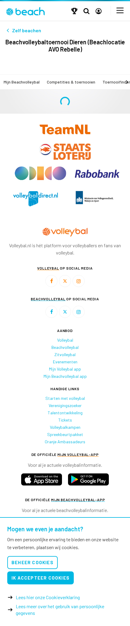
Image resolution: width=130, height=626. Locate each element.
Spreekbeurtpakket (65, 434)
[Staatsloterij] (65, 151)
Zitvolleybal (65, 354)
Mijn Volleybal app (65, 368)
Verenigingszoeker (65, 405)
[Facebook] (51, 281)
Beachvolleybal (65, 347)
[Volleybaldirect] (35, 198)
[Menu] (120, 10)
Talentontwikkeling (65, 412)
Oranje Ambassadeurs (65, 441)
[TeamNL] (65, 129)
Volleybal (65, 340)
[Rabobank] (97, 173)
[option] (35, 198)
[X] (65, 281)
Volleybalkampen (65, 427)
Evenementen (65, 361)
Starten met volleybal (65, 398)
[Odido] (41, 173)
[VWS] (94, 198)
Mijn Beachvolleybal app (65, 376)
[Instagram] (79, 281)
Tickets (65, 419)
